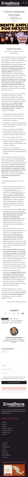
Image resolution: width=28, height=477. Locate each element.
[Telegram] (22, 313)
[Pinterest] (14, 313)
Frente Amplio (5, 323)
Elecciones (15, 318)
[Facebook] (5, 313)
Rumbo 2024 (18, 323)
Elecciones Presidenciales (17, 320)
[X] (10, 313)
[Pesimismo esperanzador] (14, 331)
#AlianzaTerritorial (9, 418)
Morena (11, 323)
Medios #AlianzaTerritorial (14, 462)
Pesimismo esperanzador (16, 18)
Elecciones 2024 (5, 320)
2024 (11, 318)
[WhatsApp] (18, 313)
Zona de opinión (13, 17)
